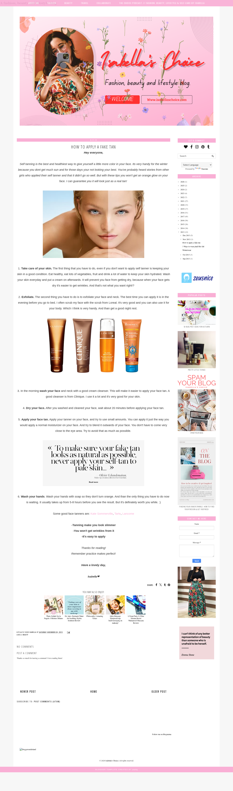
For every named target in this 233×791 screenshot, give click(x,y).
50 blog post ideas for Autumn (197, 326)
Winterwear (186, 250)
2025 (182, 185)
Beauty (69, 3)
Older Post (159, 691)
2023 (182, 193)
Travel (84, 3)
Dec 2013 (186, 235)
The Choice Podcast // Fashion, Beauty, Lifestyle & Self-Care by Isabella (162, 3)
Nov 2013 (186, 239)
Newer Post (28, 691)
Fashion (51, 3)
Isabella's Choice (112, 760)
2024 (182, 189)
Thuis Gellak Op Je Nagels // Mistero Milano (53, 617)
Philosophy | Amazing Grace (94, 617)
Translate (204, 169)
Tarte (117, 513)
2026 (182, 181)
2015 (182, 224)
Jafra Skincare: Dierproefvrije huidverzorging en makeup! (115, 619)
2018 (182, 212)
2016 (182, 220)
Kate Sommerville (102, 513)
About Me (34, 3)
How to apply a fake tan (191, 242)
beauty (25, 634)
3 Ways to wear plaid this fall (193, 246)
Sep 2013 (186, 258)
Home (93, 691)
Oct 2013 (186, 254)
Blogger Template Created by (116, 769)
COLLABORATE (104, 3)
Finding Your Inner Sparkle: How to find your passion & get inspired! (196, 508)
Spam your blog (196, 433)
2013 (182, 232)
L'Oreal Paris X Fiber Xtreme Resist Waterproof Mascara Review (136, 619)
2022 (182, 197)
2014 (182, 228)
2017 (182, 216)
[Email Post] (68, 632)
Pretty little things (196, 370)
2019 (182, 209)
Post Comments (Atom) (47, 701)
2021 (182, 201)
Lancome (128, 513)
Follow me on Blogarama (161, 734)
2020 (182, 205)
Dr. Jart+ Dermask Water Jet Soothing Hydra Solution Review (74, 618)
